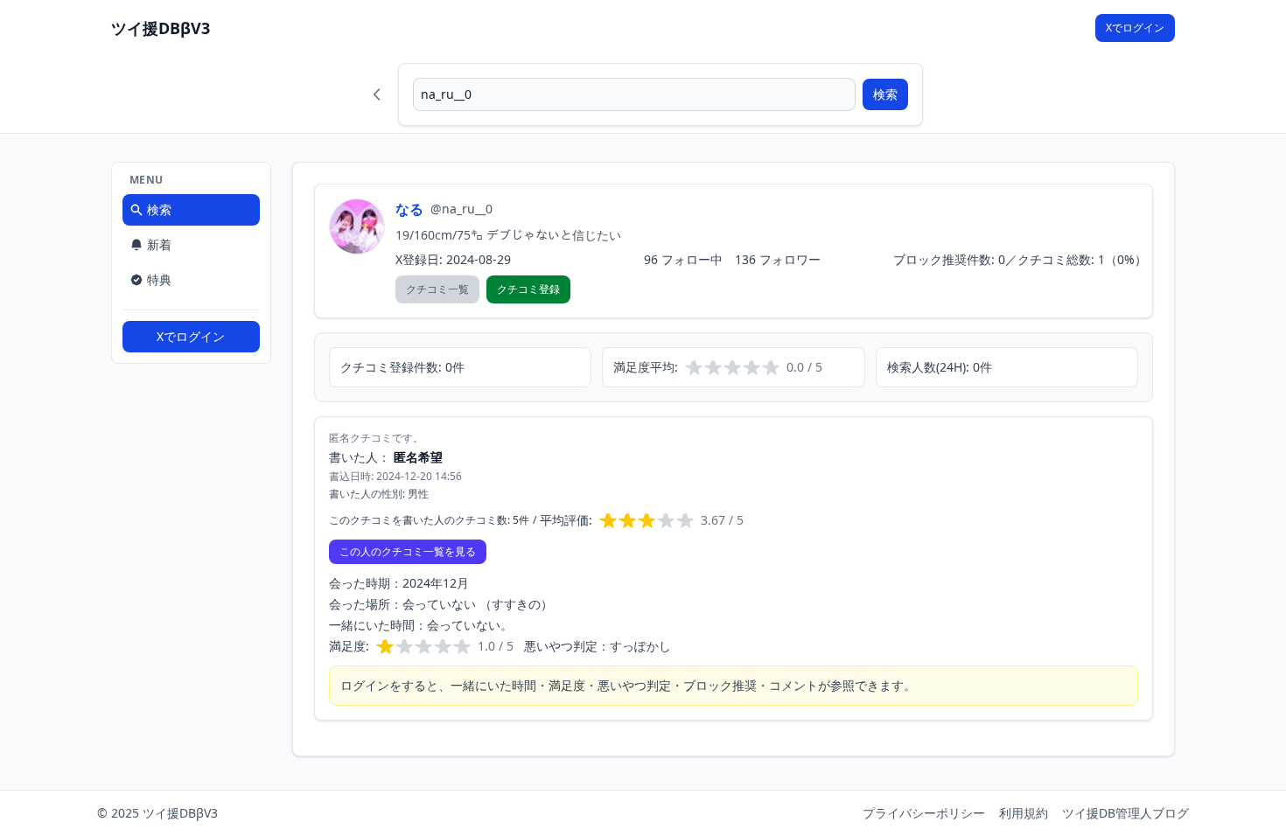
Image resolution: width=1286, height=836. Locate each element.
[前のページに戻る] (377, 94)
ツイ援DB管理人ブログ (1125, 813)
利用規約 (1023, 813)
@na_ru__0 (461, 208)
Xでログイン (1135, 27)
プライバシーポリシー (924, 813)
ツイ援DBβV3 (160, 27)
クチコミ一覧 (437, 289)
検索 (885, 94)
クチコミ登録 (528, 289)
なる (409, 209)
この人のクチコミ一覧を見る (407, 551)
